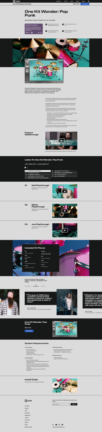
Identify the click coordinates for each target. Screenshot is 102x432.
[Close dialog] (70, 208)
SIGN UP (40, 222)
